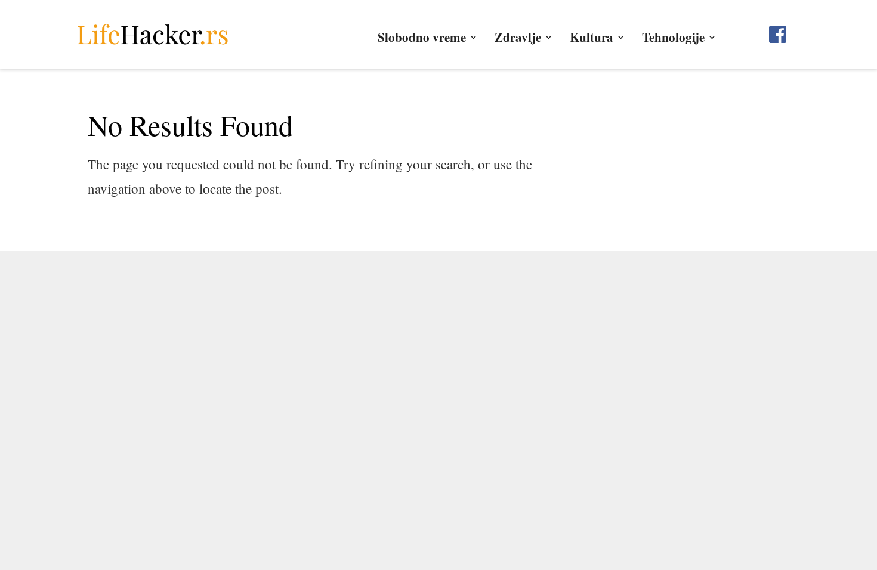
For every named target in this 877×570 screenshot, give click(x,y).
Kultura (591, 39)
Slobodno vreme (422, 39)
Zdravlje (518, 39)
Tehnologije (673, 39)
